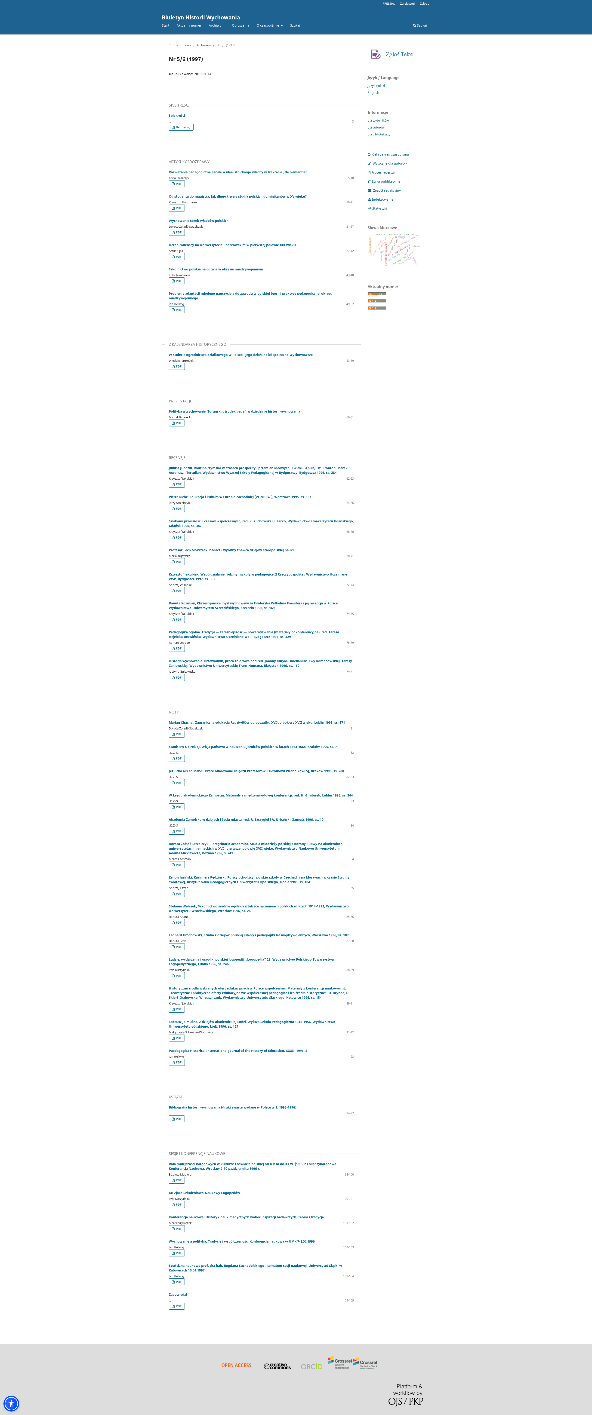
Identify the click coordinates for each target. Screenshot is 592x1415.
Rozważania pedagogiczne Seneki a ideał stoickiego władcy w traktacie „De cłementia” (238, 172)
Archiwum (217, 25)
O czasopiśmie (268, 25)
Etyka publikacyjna (386, 181)
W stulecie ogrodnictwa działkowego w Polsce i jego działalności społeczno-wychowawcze (241, 354)
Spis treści (177, 115)
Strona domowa (180, 45)
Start (165, 25)
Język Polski (376, 85)
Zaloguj (425, 3)
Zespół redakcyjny (386, 190)
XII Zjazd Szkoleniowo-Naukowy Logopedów (204, 1193)
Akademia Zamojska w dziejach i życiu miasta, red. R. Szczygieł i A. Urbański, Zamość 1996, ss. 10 (246, 819)
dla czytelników (378, 120)
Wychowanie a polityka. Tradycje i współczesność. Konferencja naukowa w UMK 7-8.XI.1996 (242, 1241)
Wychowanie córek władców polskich (198, 220)
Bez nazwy (182, 127)
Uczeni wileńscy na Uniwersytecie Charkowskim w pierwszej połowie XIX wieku (232, 245)
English (373, 92)
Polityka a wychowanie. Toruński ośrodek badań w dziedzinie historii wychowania (234, 411)
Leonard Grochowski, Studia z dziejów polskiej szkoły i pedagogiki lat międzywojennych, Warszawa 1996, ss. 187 (259, 935)
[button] (11, 1403)
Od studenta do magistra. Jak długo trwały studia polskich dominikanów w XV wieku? (238, 196)
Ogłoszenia (240, 25)
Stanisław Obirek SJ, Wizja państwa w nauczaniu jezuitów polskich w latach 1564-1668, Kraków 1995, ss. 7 (253, 746)
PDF (178, 184)
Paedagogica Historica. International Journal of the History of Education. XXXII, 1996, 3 (238, 1050)
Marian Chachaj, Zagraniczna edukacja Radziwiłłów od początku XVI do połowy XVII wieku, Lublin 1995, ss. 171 (257, 722)
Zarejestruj (407, 3)
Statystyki (379, 208)
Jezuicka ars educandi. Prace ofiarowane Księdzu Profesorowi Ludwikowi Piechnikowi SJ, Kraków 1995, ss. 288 (256, 771)
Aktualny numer (189, 25)
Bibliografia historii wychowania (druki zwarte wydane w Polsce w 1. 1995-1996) (232, 1107)
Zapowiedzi (178, 1294)
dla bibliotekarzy (379, 134)
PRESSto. (388, 3)
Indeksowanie (382, 199)
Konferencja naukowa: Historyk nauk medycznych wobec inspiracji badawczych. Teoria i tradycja (246, 1217)
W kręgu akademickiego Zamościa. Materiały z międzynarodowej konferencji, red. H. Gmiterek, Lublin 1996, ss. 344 (261, 795)
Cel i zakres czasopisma (390, 154)
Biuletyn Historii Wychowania (201, 17)
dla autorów (376, 127)
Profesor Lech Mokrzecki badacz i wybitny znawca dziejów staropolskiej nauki (231, 550)
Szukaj (295, 25)
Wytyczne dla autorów (389, 163)
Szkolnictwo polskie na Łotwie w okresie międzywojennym (216, 269)
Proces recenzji (383, 172)
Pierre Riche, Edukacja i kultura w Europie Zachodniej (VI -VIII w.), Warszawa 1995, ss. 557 (240, 497)
